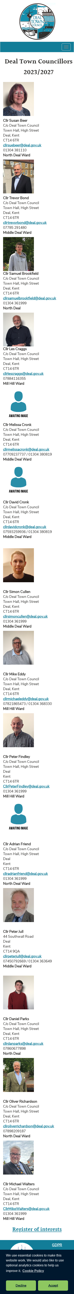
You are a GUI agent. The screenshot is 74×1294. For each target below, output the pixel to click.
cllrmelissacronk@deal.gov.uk (26, 449)
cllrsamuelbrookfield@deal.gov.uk (29, 298)
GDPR (57, 1245)
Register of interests (37, 1229)
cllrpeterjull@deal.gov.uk (22, 956)
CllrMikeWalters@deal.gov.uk (26, 1208)
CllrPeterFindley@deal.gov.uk (26, 786)
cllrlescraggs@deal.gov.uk (23, 373)
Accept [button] (53, 1285)
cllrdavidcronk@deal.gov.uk (24, 526)
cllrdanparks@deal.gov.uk (23, 1043)
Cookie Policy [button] (33, 1271)
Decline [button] (21, 1285)
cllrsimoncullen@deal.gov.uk (25, 616)
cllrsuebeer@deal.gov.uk (22, 145)
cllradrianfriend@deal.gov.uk (25, 873)
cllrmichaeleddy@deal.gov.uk (26, 698)
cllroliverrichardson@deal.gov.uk (28, 1126)
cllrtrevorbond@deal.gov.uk (25, 222)
